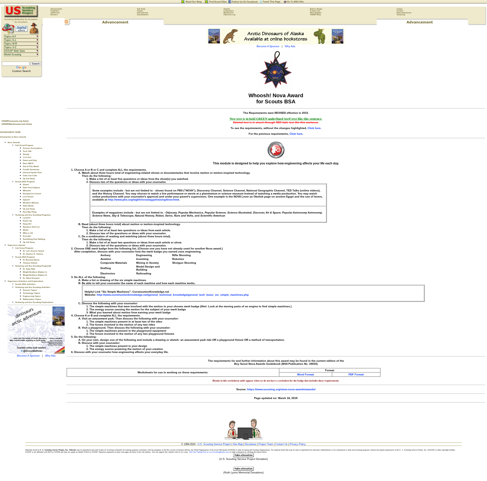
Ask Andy (141, 9)
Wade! (26, 230)
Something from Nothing (34, 239)
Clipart (140, 11)
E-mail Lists (315, 11)
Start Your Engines (31, 187)
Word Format (305, 374)
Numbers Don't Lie (31, 227)
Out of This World (31, 166)
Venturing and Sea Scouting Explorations (34, 302)
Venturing (401, 15)
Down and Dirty (30, 160)
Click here (314, 128)
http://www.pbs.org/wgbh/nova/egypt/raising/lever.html (143, 199)
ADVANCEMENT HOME (10, 132)
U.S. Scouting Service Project (214, 444)
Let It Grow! (28, 197)
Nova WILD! (28, 163)
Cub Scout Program (24, 145)
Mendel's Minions (31, 203)
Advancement (56, 9)
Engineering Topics (32, 296)
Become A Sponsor (28, 355)
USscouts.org (229, 15)
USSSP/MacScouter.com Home (17, 124)
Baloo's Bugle (316, 9)
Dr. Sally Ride (29, 269)
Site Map (238, 444)
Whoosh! (27, 191)
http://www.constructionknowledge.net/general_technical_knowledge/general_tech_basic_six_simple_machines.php (173, 294)
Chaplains (54, 11)
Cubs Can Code (30, 175)
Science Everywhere (32, 148)
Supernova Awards (16, 245)
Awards (227, 9)
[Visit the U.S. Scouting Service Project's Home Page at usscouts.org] (21, 17)
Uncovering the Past (32, 172)
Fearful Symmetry (31, 169)
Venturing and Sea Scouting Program (32, 266)
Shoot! (26, 184)
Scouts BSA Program (25, 182)
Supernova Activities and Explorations (25, 281)
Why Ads (50, 355)
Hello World (28, 206)
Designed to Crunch (32, 194)
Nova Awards (14, 142)
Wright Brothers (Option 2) (35, 275)
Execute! (27, 236)
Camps (400, 9)
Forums (400, 11)
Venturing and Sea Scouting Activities (32, 287)
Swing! (26, 154)
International (142, 13)
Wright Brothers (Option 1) (35, 272)
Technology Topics (31, 293)
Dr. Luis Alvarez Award (33, 251)
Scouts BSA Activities (25, 284)
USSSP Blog (315, 15)
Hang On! (27, 224)
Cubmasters (229, 11)
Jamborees (55, 13)
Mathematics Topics (32, 299)
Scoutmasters (143, 15)
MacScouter (229, 13)
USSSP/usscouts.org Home (15, 121)
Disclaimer (250, 444)
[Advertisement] (32, 97)
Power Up (27, 221)
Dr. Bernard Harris (31, 260)
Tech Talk (27, 151)
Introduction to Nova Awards (13, 137)
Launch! (26, 218)
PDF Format (356, 374)
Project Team (266, 444)
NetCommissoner (404, 13)
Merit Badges (315, 13)
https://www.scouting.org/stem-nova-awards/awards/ (281, 389)
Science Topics (30, 290)
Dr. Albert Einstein (31, 278)
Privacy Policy (298, 444)
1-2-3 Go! (27, 157)
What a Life (28, 233)
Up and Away (29, 179)
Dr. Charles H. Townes (33, 254)
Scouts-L (54, 15)
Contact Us (281, 444)
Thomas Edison (30, 263)
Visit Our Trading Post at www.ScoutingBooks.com (209, 452)
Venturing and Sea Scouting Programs (33, 215)
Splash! (26, 200)
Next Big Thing (29, 212)
